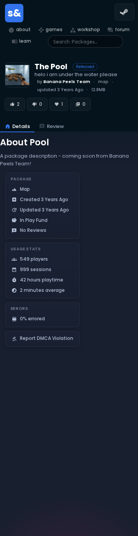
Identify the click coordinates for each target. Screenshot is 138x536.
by (63, 81)
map (103, 81)
